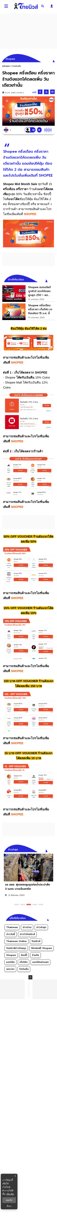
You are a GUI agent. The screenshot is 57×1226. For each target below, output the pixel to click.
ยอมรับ (9, 1200)
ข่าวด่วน (27, 927)
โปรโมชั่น (24, 969)
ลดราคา (10, 969)
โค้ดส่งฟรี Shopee (41, 948)
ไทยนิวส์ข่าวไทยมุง (16, 948)
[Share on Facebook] (40, 92)
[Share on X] (46, 92)
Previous (47, 849)
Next (53, 849)
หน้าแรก (6, 66)
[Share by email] (52, 92)
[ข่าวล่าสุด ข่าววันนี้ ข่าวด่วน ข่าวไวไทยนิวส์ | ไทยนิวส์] (26, 6)
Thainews (12, 927)
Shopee (11, 955)
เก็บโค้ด (24, 962)
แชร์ (34, 92)
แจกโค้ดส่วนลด (40, 962)
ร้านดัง (35, 955)
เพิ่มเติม (10, 1194)
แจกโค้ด (10, 962)
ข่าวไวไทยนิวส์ (27, 934)
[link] (28, 293)
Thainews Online (16, 941)
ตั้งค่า (9, 1206)
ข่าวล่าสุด (41, 927)
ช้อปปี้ (24, 955)
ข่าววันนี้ (10, 934)
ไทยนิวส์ (36, 941)
